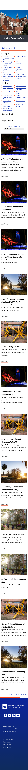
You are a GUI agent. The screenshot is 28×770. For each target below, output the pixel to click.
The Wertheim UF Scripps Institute (7, 109)
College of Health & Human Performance (8, 69)
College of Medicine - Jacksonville (21, 88)
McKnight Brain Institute (7, 101)
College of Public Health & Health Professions (7, 97)
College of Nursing (8, 91)
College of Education (18, 62)
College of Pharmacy (18, 92)
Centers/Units (7, 114)
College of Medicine (8, 88)
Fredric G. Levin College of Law (20, 73)
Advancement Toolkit (10, 729)
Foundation (7, 742)
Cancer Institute (7, 86)
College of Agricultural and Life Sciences (8, 58)
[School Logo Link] (13, 706)
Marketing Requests (9, 731)
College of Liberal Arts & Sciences (7, 73)
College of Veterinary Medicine (21, 96)
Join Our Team (8, 739)
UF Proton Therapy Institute (21, 105)
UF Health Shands (20, 101)
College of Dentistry (21, 86)
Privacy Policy (7, 747)
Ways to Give (7, 120)
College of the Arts (21, 56)
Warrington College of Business (21, 77)
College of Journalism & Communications (20, 69)
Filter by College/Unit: (14, 126)
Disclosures (7, 745)
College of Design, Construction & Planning (8, 63)
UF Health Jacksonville (6, 105)
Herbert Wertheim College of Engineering (8, 78)
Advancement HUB (9, 726)
